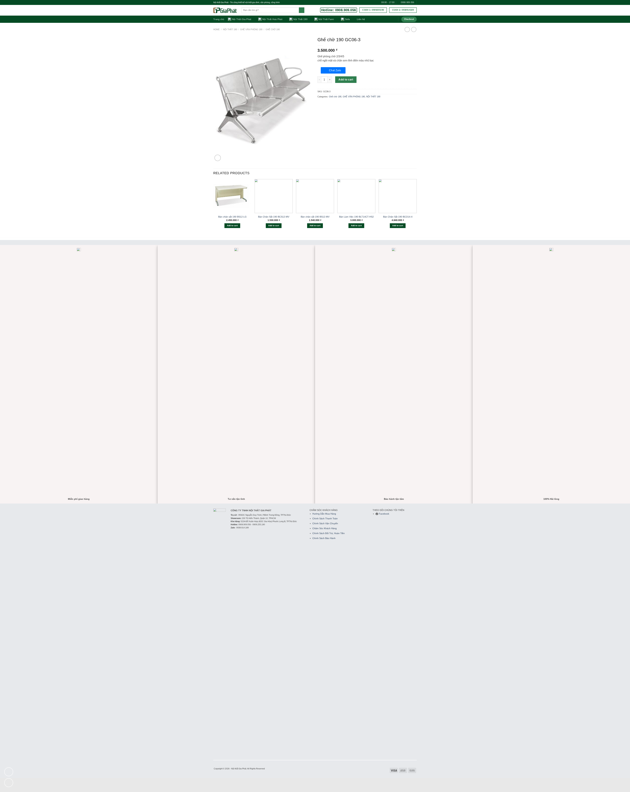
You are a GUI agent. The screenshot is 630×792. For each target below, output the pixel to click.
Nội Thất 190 (300, 19)
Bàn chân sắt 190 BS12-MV (315, 216)
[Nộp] (301, 10)
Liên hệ (361, 19)
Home (216, 29)
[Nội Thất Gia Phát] (225, 10)
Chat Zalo (335, 70)
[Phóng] (217, 158)
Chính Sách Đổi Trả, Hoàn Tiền (328, 533)
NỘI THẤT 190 (230, 29)
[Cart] (393, 19)
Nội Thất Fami (326, 19)
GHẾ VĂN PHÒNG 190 (251, 29)
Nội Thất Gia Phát (241, 19)
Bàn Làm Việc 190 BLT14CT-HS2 (356, 216)
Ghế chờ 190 (273, 29)
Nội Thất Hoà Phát (272, 19)
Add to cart (345, 79)
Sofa (347, 19)
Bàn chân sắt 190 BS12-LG (232, 216)
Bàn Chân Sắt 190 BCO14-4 (397, 216)
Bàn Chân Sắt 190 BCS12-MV (273, 216)
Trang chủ (218, 19)
